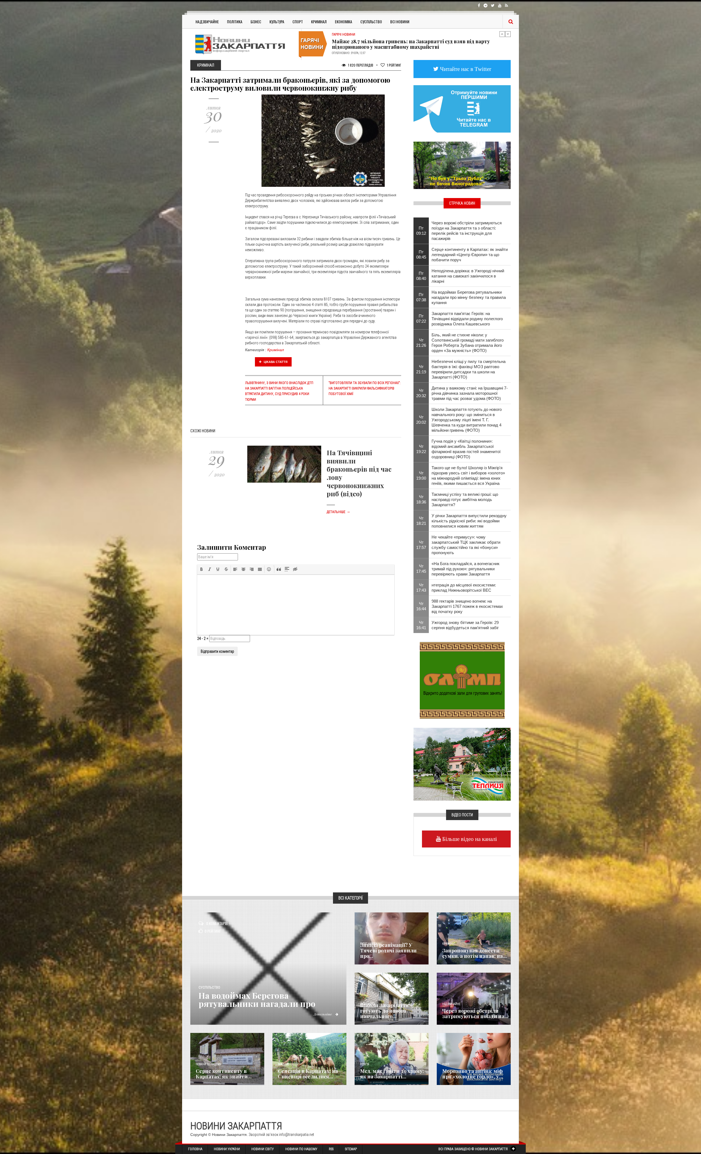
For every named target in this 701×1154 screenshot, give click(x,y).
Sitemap (351, 1149)
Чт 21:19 (421, 369)
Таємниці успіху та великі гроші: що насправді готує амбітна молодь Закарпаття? (465, 499)
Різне (445, 1064)
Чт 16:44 (421, 606)
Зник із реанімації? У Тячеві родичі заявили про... (388, 950)
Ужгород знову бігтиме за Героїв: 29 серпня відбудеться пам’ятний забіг (465, 625)
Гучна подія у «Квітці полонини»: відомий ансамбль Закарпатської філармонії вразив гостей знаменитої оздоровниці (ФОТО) (466, 449)
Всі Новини (399, 21)
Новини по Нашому (301, 1149)
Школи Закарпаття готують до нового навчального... (384, 1011)
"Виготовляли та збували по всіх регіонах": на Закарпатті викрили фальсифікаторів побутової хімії (364, 388)
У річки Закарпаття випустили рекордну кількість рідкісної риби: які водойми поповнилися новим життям (469, 520)
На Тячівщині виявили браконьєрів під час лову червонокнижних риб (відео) (359, 473)
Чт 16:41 (421, 625)
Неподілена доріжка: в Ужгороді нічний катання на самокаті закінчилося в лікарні (468, 276)
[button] (201, 569)
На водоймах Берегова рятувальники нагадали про (257, 999)
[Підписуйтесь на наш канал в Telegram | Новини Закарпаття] (462, 108)
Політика (234, 21)
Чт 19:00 (421, 475)
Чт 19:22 (421, 449)
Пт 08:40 (421, 276)
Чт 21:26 (421, 343)
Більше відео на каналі (469, 839)
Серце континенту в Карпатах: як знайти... (224, 1074)
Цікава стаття (275, 361)
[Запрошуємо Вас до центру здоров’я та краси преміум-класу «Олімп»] (462, 680)
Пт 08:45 (421, 254)
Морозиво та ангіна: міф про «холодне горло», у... (472, 1074)
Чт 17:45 (421, 569)
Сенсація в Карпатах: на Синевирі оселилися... (308, 1074)
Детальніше (338, 512)
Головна (195, 1149)
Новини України (227, 1149)
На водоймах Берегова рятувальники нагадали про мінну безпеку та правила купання (469, 297)
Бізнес (256, 21)
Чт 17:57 (421, 545)
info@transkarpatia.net (296, 1134)
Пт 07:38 (421, 297)
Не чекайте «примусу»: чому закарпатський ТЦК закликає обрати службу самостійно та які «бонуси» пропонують (466, 545)
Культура (276, 21)
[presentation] (201, 569)
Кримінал (319, 21)
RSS (331, 1149)
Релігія (364, 1064)
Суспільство (371, 21)
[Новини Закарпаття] (243, 44)
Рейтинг (394, 65)
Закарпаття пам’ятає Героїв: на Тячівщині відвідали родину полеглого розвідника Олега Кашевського (467, 318)
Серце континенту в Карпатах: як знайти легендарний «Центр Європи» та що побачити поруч (470, 254)
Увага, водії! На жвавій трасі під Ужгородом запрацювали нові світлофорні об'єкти (409, 44)
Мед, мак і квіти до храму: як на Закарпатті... (392, 1074)
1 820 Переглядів (360, 65)
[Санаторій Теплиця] (462, 763)
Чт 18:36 (421, 499)
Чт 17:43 (421, 587)
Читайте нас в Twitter (465, 69)
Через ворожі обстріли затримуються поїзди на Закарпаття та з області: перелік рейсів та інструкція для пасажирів (467, 231)
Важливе (283, 1064)
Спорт (297, 21)
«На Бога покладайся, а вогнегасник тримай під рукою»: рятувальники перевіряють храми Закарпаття (465, 568)
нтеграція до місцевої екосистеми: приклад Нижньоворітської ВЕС (464, 587)
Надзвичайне (207, 21)
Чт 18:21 (421, 521)
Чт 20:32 (421, 393)
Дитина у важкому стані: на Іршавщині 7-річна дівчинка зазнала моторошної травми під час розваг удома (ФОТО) (470, 393)
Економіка (343, 21)
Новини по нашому (208, 1064)
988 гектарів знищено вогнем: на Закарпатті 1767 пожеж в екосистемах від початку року (467, 606)
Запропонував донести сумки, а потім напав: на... (474, 953)
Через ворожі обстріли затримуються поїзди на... (475, 1013)
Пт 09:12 (421, 231)
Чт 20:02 (421, 420)
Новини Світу (262, 1149)
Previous (502, 34)
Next (508, 34)
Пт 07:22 (421, 318)
